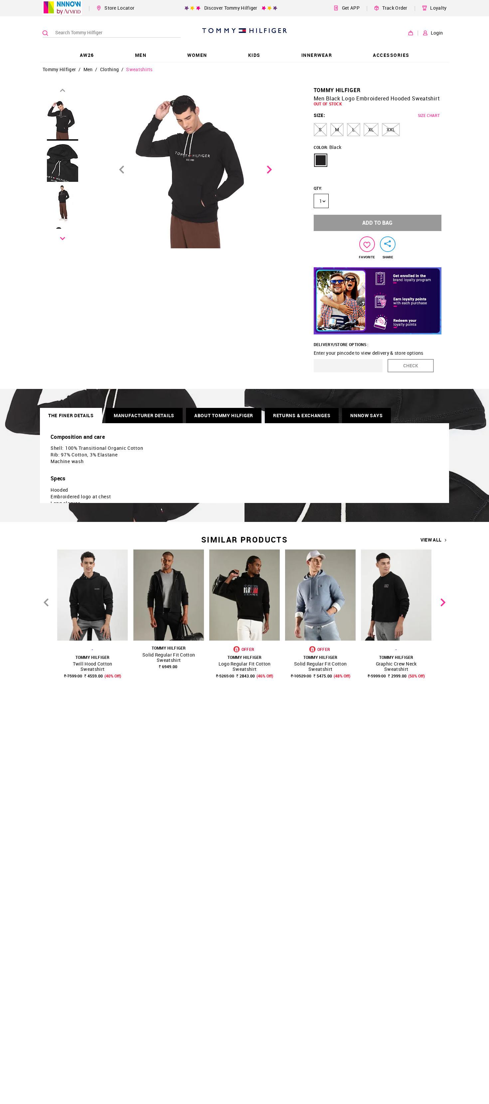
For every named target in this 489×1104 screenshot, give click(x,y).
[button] (320, 160)
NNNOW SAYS (366, 415)
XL (371, 129)
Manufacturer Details (144, 415)
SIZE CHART (429, 115)
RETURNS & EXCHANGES (301, 415)
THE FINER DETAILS (71, 415)
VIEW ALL (430, 540)
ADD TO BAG (377, 222)
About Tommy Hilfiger (223, 415)
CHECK (410, 365)
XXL (391, 129)
